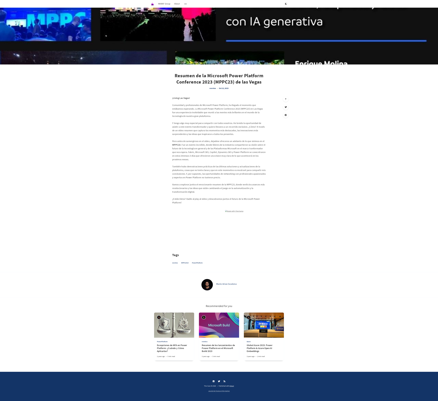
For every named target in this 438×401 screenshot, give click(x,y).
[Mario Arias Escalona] (207, 284)
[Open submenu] (185, 4)
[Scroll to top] (286, 99)
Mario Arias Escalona (226, 283)
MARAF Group (164, 3)
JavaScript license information (219, 391)
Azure (249, 342)
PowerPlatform (197, 263)
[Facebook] (286, 115)
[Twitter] (286, 107)
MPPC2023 (185, 263)
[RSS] (224, 381)
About (177, 3)
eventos (213, 88)
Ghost (232, 386)
